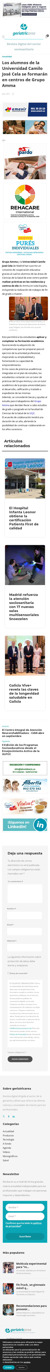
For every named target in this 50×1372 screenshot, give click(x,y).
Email (10, 925)
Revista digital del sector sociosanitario (24, 46)
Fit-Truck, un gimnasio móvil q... (30, 1286)
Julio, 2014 (5, 94)
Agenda (7, 1147)
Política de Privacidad (18, 1034)
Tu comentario (15, 881)
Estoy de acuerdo (19, 973)
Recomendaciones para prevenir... (31, 1307)
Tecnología (8, 1139)
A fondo (7, 1143)
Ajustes (21, 1367)
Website (11, 941)
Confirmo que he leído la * (24, 1225)
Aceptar (8, 1367)
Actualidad (7, 57)
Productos (8, 1135)
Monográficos (10, 1156)
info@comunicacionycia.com (21, 1028)
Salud (6, 1160)
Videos (6, 1152)
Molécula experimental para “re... (31, 1265)
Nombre (11, 908)
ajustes (27, 1362)
